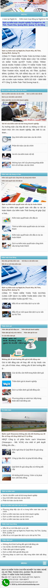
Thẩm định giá (7, 326)
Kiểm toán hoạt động (9, 257)
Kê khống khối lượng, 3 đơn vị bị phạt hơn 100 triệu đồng (27, 476)
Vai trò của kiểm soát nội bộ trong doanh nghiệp (20, 123)
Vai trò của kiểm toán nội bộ (23, 154)
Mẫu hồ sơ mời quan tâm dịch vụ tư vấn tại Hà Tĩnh (28, 313)
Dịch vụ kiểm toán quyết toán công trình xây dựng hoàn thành (27, 244)
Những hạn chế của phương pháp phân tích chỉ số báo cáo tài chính (28, 164)
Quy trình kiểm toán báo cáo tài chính (26, 137)
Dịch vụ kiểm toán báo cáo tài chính (14, 90)
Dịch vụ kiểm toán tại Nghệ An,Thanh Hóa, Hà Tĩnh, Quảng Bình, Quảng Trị (21, 52)
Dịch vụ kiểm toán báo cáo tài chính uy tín (18, 517)
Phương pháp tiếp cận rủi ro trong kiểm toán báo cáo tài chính (24, 510)
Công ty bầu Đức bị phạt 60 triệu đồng (27, 458)
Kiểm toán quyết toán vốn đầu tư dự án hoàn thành (27, 236)
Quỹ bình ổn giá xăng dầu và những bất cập (27, 468)
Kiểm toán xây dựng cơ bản (11, 174)
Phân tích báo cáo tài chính (22, 146)
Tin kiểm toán (6, 410)
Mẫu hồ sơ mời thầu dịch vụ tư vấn (26, 303)
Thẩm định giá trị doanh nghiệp (24, 381)
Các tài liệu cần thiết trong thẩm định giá (28, 373)
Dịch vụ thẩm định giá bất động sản (26, 390)
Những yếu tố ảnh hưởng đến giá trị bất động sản (21, 359)
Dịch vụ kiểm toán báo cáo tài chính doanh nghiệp (21, 514)
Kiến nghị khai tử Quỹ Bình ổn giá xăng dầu (27, 451)
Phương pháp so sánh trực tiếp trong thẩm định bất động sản (26, 399)
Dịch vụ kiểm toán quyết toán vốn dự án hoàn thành (22, 204)
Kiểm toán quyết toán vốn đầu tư (25, 218)
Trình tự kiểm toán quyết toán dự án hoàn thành (28, 227)
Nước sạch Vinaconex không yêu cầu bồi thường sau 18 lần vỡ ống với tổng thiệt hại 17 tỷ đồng (23, 435)
